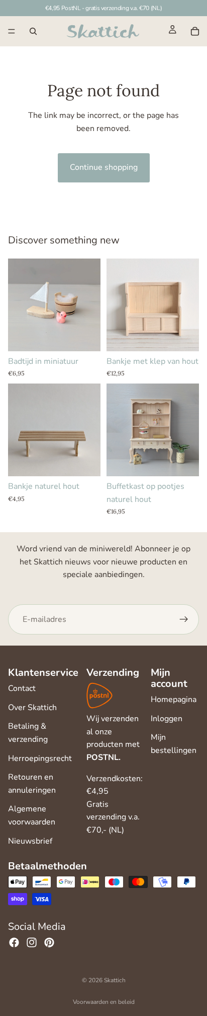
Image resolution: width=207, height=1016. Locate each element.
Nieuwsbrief (30, 841)
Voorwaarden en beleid (104, 1002)
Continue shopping (104, 167)
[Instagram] (32, 942)
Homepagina (173, 699)
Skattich (115, 980)
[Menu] (11, 31)
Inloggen (166, 718)
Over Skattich (32, 707)
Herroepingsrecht (40, 758)
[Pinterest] (49, 942)
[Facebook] (14, 942)
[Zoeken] (33, 31)
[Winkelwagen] (195, 31)
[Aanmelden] (183, 619)
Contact (22, 688)
